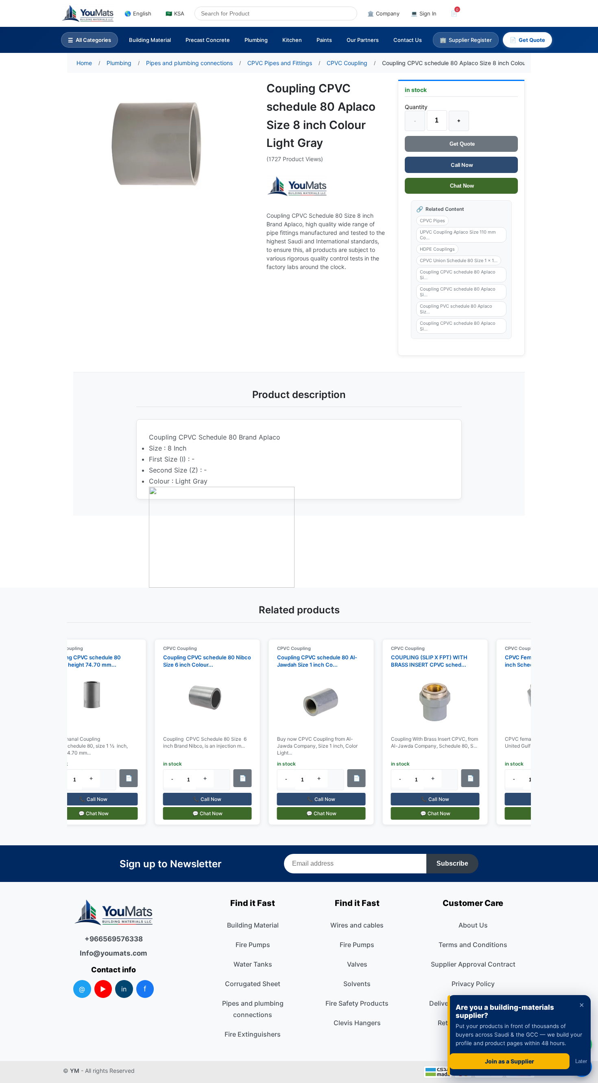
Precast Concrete (208, 40)
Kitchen (292, 40)
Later (581, 1061)
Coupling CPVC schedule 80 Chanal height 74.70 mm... (80, 661)
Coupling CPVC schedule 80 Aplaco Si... (457, 274)
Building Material (150, 40)
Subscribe (452, 863)
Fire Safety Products (356, 1003)
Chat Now (461, 186)
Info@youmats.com (113, 953)
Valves (357, 964)
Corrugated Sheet (252, 984)
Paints (324, 40)
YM (74, 1070)
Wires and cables (357, 925)
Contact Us (407, 40)
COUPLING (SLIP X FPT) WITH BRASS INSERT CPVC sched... (424, 661)
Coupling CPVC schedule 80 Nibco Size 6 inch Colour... (202, 661)
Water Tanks (253, 964)
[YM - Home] (87, 13)
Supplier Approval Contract (473, 964)
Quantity (416, 106)
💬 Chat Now (89, 813)
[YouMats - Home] (296, 186)
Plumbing (256, 40)
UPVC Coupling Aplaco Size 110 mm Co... (458, 235)
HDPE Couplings (437, 249)
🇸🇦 (175, 13)
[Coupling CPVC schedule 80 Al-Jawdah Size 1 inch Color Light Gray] (316, 702)
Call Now (461, 165)
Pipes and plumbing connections (253, 1009)
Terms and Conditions (473, 945)
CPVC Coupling (175, 648)
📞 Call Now (89, 799)
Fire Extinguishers (253, 1034)
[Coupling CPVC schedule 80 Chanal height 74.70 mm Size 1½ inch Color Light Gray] (88, 702)
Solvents (357, 984)
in (124, 989)
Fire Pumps (253, 945)
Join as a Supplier (509, 1061)
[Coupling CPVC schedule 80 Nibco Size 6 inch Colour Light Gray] (202, 702)
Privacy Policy (473, 984)
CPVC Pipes (432, 220)
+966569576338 (114, 939)
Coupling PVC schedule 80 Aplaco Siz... (456, 309)
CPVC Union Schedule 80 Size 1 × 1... (459, 260)
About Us (473, 925)
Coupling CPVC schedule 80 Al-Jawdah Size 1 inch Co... (312, 661)
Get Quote (461, 144)
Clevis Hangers (357, 1023)
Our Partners (363, 40)
